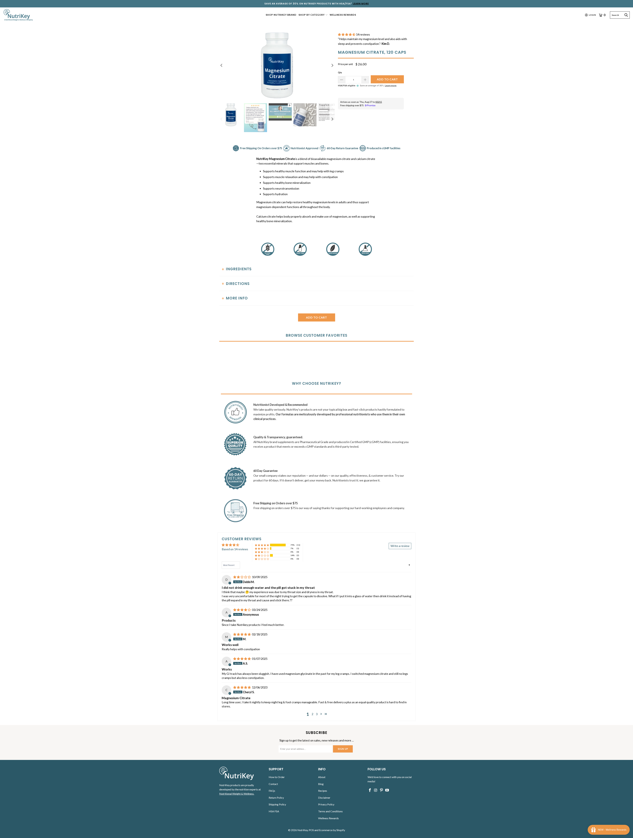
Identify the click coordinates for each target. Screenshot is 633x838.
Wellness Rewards (328, 818)
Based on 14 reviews (235, 549)
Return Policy (276, 797)
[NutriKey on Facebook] (370, 790)
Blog (321, 783)
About (321, 777)
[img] (242, 577)
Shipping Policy (277, 804)
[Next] (332, 65)
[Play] (277, 65)
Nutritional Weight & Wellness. (236, 793)
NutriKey (302, 830)
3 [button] (316, 714)
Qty (340, 72)
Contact (273, 783)
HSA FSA (274, 811)
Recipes (322, 790)
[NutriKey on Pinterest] (381, 790)
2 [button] (312, 714)
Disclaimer (324, 797)
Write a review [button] (400, 546)
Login (592, 15)
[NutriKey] (18, 15)
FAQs (272, 790)
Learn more (390, 85)
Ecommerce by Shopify (332, 830)
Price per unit (345, 64)
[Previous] (221, 65)
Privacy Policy (326, 804)
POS (311, 830)
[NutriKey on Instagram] (375, 790)
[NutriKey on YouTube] (387, 790)
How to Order (277, 777)
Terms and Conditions (330, 811)
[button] (313, 15)
